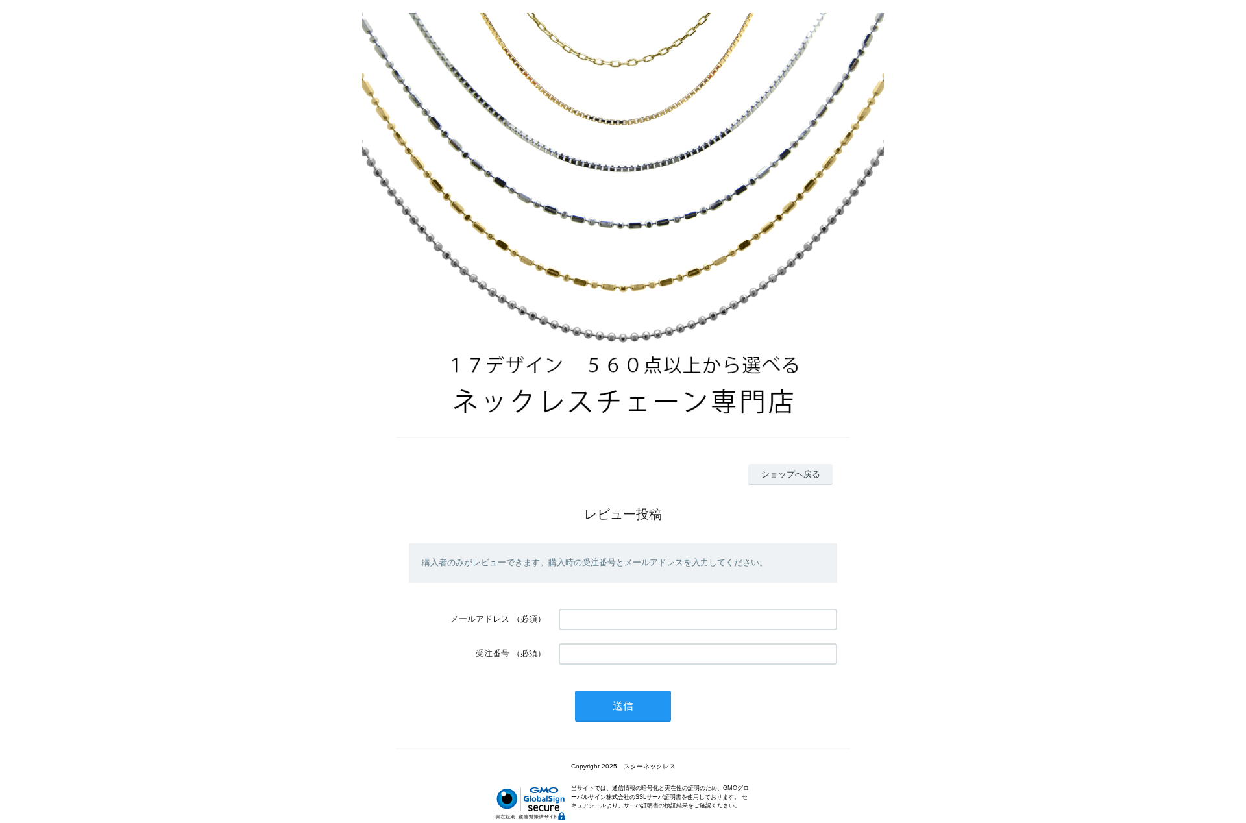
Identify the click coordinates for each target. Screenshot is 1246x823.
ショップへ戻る (790, 474)
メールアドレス (479, 619)
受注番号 (492, 653)
